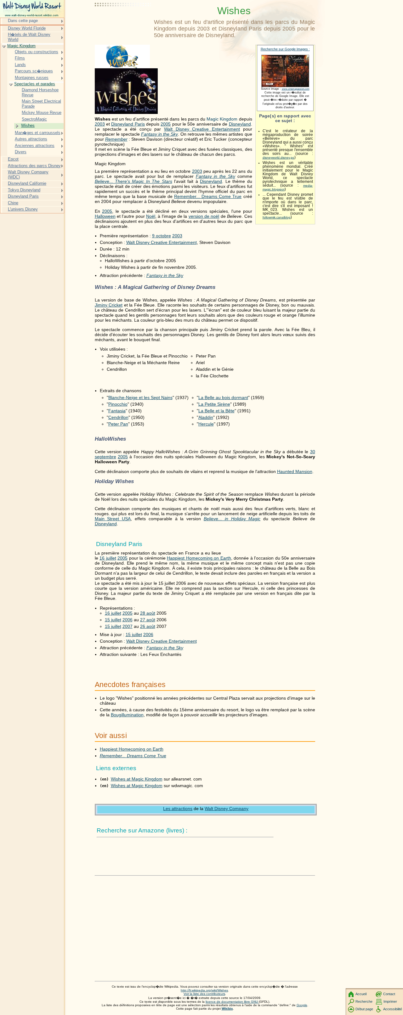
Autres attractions (31, 139)
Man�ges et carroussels (37, 132)
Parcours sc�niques (34, 71)
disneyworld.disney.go (278, 157)
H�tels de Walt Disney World (29, 37)
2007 (127, 626)
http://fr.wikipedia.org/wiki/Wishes (204, 990)
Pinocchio (118, 404)
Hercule (206, 423)
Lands (20, 64)
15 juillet (113, 619)
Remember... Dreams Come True (207, 196)
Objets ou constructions (36, 51)
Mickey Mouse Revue (41, 112)
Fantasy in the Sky (159, 134)
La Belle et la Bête (216, 410)
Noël (150, 216)
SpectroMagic (34, 119)
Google (302, 1005)
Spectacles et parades (34, 84)
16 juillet (107, 558)
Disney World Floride (27, 28)
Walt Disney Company (226, 808)
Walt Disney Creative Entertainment (202, 129)
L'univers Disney (23, 209)
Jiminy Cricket (109, 304)
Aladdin (205, 417)
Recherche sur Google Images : (285, 49)
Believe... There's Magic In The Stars (133, 181)
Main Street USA (113, 518)
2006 (127, 619)
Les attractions (177, 808)
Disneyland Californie (27, 183)
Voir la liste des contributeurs (204, 993)
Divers (20, 151)
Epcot (13, 159)
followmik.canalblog (277, 217)
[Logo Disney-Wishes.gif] (122, 66)
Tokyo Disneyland (24, 190)
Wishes (28, 125)
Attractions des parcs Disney (34, 165)
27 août (147, 619)
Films (20, 58)
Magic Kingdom (21, 45)
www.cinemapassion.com (295, 88)
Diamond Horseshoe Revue (40, 92)
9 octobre (161, 235)
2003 (100, 124)
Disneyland (240, 124)
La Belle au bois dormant (223, 397)
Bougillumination (127, 714)
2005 (166, 124)
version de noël (204, 216)
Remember (116, 139)
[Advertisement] (123, 20)
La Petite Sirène (214, 404)
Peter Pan (118, 423)
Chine (13, 202)
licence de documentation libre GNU (232, 1001)
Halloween (105, 216)
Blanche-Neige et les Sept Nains (140, 397)
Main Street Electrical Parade (41, 104)
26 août (147, 626)
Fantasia (117, 410)
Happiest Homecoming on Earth (199, 558)
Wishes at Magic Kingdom (136, 778)
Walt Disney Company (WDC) (28, 174)
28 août (147, 613)
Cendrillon (118, 417)
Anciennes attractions (34, 145)
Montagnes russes (31, 77)
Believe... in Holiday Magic (232, 518)
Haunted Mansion (294, 471)
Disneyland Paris (128, 124)
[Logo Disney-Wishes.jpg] (126, 112)
